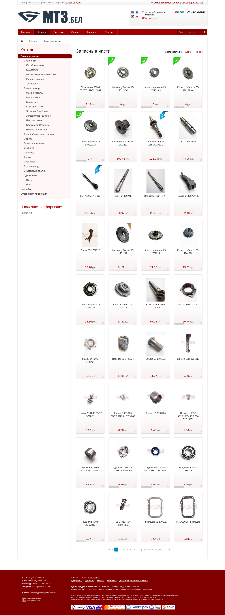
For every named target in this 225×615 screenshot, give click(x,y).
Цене (188, 51)
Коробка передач (35, 65)
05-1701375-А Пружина (123, 523)
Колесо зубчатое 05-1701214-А (188, 89)
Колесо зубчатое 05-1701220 (123, 143)
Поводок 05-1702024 (123, 359)
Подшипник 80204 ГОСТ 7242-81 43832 (90, 89)
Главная (25, 32)
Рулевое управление (37, 129)
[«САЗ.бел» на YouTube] (137, 16)
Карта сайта (93, 577)
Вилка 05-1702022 (90, 250)
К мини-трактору (32, 88)
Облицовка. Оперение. (38, 125)
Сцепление (32, 70)
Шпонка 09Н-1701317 (188, 359)
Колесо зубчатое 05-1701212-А (90, 143)
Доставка (59, 32)
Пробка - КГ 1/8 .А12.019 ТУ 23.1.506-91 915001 (188, 416)
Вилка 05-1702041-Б (188, 196)
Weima (29, 180)
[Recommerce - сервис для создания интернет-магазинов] (24, 601)
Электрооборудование (38, 111)
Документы (76, 580)
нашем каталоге (73, 2)
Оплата (75, 32)
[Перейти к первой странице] (109, 549)
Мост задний (33, 97)
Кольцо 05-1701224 (155, 413)
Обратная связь (150, 18)
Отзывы (109, 32)
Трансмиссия (33, 83)
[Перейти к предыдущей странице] (112, 549)
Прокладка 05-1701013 (155, 521)
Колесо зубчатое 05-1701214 (155, 252)
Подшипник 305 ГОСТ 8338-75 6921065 (122, 469)
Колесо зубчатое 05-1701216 (188, 252)
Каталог (42, 32)
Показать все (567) (153, 549)
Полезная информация (42, 207)
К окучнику (29, 161)
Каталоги (27, 212)
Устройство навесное (38, 115)
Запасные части (30, 56)
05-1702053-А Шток (90, 196)
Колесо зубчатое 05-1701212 (123, 252)
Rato (28, 184)
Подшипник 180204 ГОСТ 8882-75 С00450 (155, 469)
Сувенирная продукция (34, 193)
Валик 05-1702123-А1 (155, 196)
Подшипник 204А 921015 (188, 469)
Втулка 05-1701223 (155, 359)
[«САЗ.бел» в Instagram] (132, 16)
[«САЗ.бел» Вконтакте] (132, 12)
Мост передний (34, 92)
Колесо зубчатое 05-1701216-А (155, 89)
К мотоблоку (30, 60)
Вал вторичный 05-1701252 (155, 306)
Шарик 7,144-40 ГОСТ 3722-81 (90, 414)
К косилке (28, 148)
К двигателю (30, 175)
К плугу (27, 157)
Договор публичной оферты (133, 580)
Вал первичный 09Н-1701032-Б (155, 143)
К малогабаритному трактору (38, 134)
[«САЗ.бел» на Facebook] (137, 12)
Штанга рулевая (35, 79)
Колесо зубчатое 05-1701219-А (123, 89)
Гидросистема (34, 120)
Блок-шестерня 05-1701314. (123, 306)
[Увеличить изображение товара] (103, 106)
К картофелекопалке (34, 171)
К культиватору (31, 166)
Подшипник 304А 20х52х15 (90, 523)
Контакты (92, 32)
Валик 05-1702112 (123, 196)
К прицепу (28, 152)
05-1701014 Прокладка (188, 521)
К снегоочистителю (33, 143)
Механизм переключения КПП (42, 74)
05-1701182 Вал (188, 141)
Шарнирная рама (35, 106)
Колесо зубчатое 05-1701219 (90, 306)
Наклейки (26, 189)
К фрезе (27, 138)
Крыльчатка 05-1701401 (90, 360)
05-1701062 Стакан (188, 304)
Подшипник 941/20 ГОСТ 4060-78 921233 (90, 469)
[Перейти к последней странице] (169, 549)
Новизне (198, 51)
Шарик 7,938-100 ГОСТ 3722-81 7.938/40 (123, 414)
